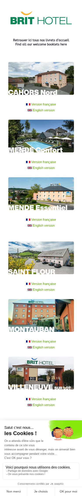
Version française (43, 104)
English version (44, 110)
